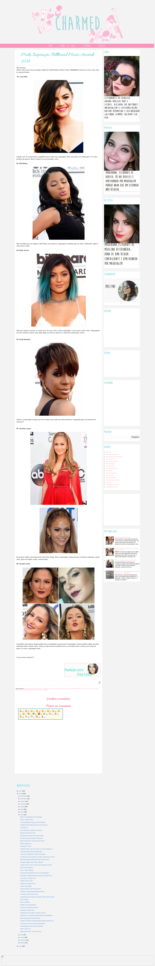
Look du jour (24, 827)
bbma (29, 688)
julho (22, 809)
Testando (86, 46)
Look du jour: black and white (29, 907)
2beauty (108, 452)
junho (22, 812)
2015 (20, 791)
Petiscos (108, 482)
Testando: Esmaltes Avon (28, 883)
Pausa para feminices (112, 480)
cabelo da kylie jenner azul (73, 688)
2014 (26, 688)
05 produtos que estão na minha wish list (32, 913)
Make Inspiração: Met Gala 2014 (30, 918)
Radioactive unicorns (112, 484)
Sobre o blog (67, 46)
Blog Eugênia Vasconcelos (114, 457)
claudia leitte (87, 688)
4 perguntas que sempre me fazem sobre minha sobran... (37, 897)
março (22, 937)
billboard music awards (40, 688)
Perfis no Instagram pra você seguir (31, 817)
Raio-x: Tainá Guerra (26, 819)
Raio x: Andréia (25, 902)
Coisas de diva (110, 459)
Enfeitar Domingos (111, 468)
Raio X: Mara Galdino (26, 870)
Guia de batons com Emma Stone (30, 889)
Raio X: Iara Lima (25, 929)
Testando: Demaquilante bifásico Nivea (32, 891)
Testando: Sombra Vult (27, 910)
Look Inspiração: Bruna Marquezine (31, 851)
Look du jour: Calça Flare (28, 878)
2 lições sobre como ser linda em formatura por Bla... (36, 865)
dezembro (23, 796)
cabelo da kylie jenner (56, 688)
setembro (23, 804)
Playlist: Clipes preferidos (28, 905)
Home (50, 46)
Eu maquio (109, 470)
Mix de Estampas (111, 477)
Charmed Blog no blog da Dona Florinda (32, 822)
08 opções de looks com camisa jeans (32, 835)
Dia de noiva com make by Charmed (31, 838)
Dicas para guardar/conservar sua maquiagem (34, 873)
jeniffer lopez (34, 690)
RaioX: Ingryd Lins (26, 843)
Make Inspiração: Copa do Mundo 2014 (32, 841)
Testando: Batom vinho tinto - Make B (31, 862)
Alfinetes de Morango (112, 454)
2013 (20, 946)
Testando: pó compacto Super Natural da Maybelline (36, 915)
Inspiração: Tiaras (25, 846)
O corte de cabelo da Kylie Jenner (125, 560)
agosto (22, 806)
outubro (23, 801)
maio (22, 815)
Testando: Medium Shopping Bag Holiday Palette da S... (37, 921)
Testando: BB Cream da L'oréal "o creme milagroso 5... (37, 849)
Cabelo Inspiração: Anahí (123, 537)
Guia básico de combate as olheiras (31, 830)
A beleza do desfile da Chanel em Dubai (32, 854)
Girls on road (110, 475)
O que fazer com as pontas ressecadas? (32, 923)
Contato (101, 46)
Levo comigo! (24, 899)
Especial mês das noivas (28, 833)
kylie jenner (44, 690)
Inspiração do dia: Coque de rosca (30, 931)
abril (21, 935)
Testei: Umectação (26, 886)
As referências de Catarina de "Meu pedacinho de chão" (37, 857)
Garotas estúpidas (111, 473)
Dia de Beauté (110, 464)
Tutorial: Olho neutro (26, 881)
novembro (23, 798)
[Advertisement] (121, 508)
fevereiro (23, 940)
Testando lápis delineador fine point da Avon (34, 825)
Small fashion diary (112, 487)
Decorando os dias (111, 461)
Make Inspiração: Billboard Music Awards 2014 (34, 859)
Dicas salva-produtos (26, 867)
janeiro (22, 943)
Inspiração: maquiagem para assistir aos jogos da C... (36, 875)
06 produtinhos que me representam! (31, 926)
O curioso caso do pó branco (29, 894)
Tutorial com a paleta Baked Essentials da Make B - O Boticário (127, 572)
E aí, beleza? (110, 466)
